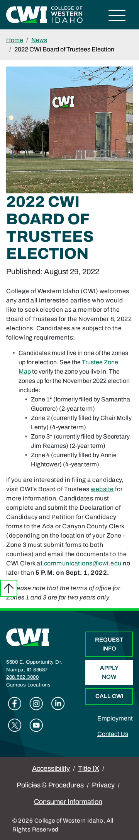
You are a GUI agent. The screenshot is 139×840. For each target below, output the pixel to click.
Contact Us (112, 734)
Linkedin (57, 703)
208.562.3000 (22, 677)
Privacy (103, 785)
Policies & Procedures (50, 785)
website (102, 489)
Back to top (8, 588)
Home (14, 40)
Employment (115, 718)
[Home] (27, 636)
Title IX (88, 768)
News (39, 40)
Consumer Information (68, 802)
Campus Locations (28, 685)
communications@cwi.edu (83, 563)
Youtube (36, 725)
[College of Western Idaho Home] (44, 14)
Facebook (14, 703)
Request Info (109, 644)
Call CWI (109, 696)
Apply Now (109, 672)
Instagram (36, 703)
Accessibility (51, 768)
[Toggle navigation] (117, 16)
